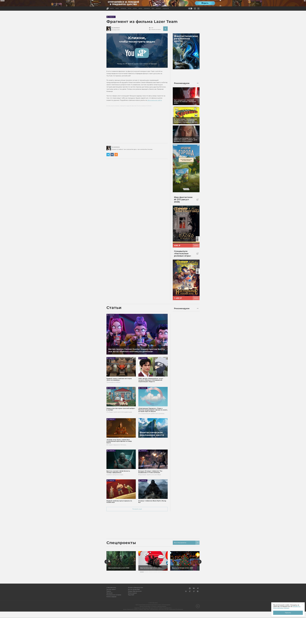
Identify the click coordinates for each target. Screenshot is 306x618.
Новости (111, 16)
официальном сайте (154, 100)
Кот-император (116, 27)
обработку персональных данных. (286, 607)
